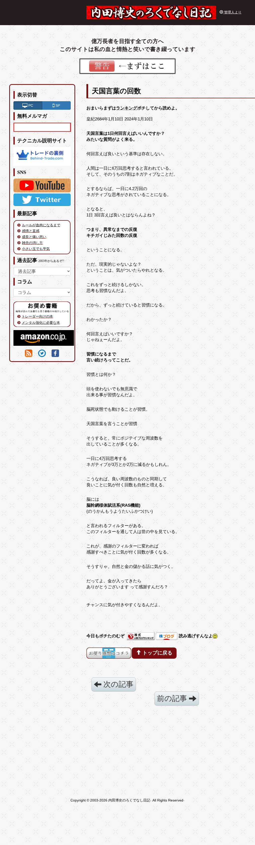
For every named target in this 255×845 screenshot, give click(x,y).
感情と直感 (30, 231)
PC (30, 105)
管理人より (232, 12)
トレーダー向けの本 (37, 316)
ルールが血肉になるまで (41, 225)
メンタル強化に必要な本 (41, 323)
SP (57, 105)
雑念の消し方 (32, 243)
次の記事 (117, 684)
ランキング (126, 108)
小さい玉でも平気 (36, 249)
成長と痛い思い (34, 237)
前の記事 (173, 698)
